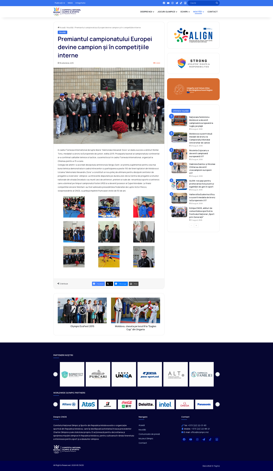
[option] (72, 374)
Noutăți (70, 27)
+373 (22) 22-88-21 (200, 428)
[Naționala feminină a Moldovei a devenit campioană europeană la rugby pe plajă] (179, 121)
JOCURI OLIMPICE (166, 11)
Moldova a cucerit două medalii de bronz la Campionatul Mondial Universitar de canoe (200, 138)
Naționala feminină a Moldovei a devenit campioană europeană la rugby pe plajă (201, 121)
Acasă (62, 27)
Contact (143, 442)
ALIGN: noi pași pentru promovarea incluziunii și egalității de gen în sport (201, 183)
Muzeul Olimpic (146, 438)
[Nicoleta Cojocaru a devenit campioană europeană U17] (179, 154)
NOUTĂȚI (197, 11)
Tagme (217, 466)
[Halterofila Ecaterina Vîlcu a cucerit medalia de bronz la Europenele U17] (179, 198)
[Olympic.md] (67, 11)
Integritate (80, 3)
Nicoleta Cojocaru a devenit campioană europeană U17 (199, 153)
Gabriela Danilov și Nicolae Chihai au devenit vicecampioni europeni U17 (202, 168)
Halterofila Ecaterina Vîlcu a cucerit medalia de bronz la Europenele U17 (202, 197)
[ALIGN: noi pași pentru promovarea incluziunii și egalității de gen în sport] (179, 184)
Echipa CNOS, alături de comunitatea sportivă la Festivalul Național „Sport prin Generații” (201, 212)
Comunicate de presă (149, 434)
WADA (70, 3)
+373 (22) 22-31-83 (197, 425)
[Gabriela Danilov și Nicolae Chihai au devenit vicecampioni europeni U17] (179, 168)
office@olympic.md (199, 432)
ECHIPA (184, 11)
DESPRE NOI (146, 11)
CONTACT (212, 11)
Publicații (59, 3)
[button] (55, 374)
